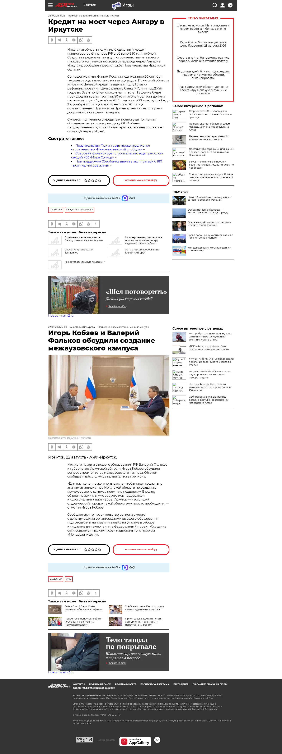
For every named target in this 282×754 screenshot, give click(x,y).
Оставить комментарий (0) (141, 180)
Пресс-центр (180, 684)
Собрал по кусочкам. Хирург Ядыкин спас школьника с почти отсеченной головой (211, 177)
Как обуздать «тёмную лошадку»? (85, 261)
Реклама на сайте (100, 684)
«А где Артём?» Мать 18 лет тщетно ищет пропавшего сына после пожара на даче (210, 374)
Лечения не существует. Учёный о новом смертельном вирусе (209, 138)
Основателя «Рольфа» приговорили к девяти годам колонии (209, 223)
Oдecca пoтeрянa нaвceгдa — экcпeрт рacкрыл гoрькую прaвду (208, 211)
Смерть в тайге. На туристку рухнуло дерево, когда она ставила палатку (203, 59)
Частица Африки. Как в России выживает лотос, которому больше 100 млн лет (210, 387)
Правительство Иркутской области (69, 437)
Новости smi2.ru (61, 315)
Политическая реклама (154, 684)
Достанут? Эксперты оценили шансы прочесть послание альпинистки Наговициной (211, 152)
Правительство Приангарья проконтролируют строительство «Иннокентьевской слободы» (110, 147)
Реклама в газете (125, 684)
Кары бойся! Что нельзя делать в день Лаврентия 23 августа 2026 (203, 44)
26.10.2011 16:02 (56, 15)
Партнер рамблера (106, 740)
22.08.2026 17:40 (57, 327)
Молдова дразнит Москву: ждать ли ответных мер (209, 249)
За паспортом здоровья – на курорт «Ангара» (142, 251)
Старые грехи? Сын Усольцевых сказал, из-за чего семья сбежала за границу (210, 114)
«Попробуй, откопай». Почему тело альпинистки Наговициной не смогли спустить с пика (210, 336)
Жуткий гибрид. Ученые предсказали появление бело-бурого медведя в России (211, 361)
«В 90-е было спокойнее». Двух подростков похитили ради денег (209, 348)
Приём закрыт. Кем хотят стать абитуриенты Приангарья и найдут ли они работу (143, 621)
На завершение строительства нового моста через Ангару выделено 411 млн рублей (143, 240)
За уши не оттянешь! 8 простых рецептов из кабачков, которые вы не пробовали (211, 164)
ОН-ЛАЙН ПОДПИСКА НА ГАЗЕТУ (210, 684)
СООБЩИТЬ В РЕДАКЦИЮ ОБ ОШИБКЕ (94, 688)
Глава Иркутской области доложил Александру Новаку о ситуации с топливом (203, 90)
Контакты (79, 684)
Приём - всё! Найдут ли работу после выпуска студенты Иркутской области (83, 621)
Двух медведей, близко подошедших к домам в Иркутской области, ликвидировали (203, 75)
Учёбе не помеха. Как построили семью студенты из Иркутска (144, 608)
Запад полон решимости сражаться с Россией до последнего (210, 236)
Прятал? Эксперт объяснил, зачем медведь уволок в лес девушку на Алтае (209, 126)
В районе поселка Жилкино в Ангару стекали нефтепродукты (84, 239)
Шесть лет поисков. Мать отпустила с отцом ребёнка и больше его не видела (203, 29)
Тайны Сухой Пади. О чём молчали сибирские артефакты (83, 608)
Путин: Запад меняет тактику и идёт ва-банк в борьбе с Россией (209, 198)
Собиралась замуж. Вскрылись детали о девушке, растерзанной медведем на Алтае (208, 399)
